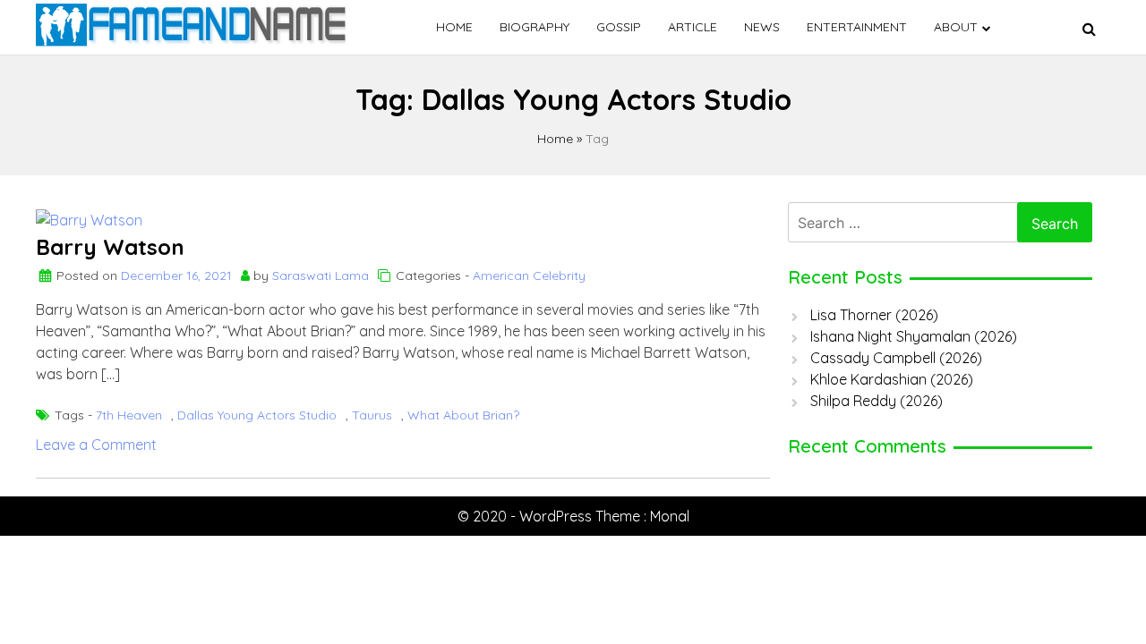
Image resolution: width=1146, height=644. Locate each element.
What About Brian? (463, 415)
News (762, 27)
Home (454, 27)
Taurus (372, 415)
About (956, 27)
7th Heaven (129, 415)
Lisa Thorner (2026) (874, 315)
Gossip (618, 27)
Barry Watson (110, 246)
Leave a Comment (96, 444)
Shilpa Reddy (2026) (876, 401)
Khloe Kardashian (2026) (891, 379)
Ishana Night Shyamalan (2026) (913, 336)
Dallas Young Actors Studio (257, 415)
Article (692, 27)
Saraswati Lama (320, 275)
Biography (534, 27)
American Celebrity (529, 275)
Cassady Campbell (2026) (896, 358)
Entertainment (857, 27)
